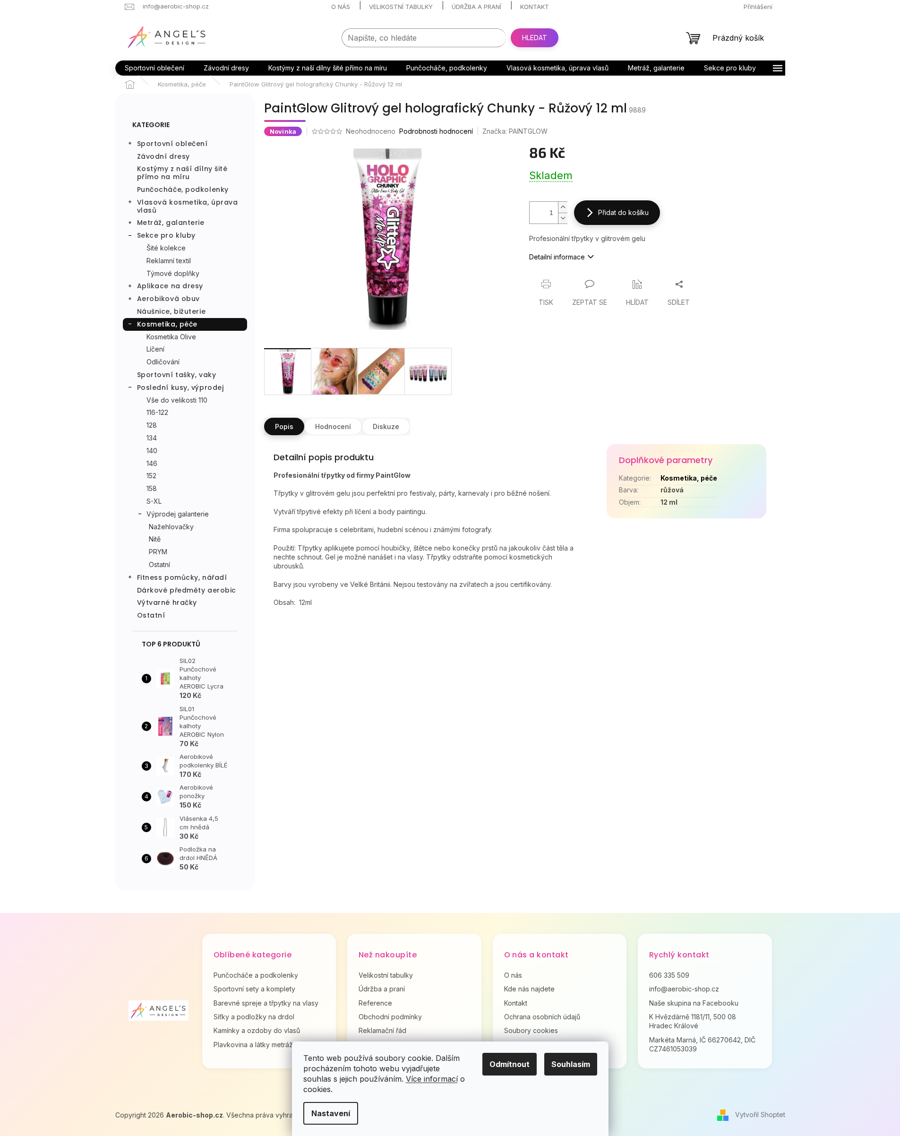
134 (151, 438)
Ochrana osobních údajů (542, 1017)
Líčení (155, 349)
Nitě (155, 539)
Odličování (163, 362)
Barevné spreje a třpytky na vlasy (266, 1003)
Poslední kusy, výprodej (180, 387)
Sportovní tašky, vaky (176, 374)
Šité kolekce (166, 248)
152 (151, 476)
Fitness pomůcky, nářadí (182, 577)
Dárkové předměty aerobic (186, 590)
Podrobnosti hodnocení (436, 131)
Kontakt (534, 6)
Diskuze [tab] (386, 426)
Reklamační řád (382, 1030)
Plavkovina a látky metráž (253, 1045)
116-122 (157, 412)
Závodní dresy (163, 156)
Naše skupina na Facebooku (693, 1003)
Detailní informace (557, 257)
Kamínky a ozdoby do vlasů (257, 1030)
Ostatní (159, 564)
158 (151, 488)
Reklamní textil (168, 261)
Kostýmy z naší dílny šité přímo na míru (182, 172)
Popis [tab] (284, 426)
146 (151, 463)
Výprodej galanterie (177, 514)
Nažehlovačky (171, 527)
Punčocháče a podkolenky (256, 975)
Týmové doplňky (172, 273)
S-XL (154, 501)
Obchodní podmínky (390, 1017)
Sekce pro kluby (166, 235)
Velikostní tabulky (401, 6)
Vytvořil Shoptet (760, 1114)
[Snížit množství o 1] (562, 218)
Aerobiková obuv (168, 298)
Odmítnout (509, 1064)
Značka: (515, 131)
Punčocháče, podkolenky (183, 189)
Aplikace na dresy (170, 286)
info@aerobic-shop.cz (684, 989)
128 (151, 425)
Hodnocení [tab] (333, 426)
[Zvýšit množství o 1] (562, 207)
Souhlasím (570, 1064)
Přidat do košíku (623, 212)
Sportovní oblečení (172, 143)
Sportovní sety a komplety (254, 989)
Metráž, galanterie (171, 222)
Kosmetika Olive (171, 337)
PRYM (158, 552)
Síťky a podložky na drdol (254, 1017)
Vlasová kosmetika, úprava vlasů (187, 206)
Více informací (432, 1079)
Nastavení (330, 1113)
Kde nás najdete (529, 989)
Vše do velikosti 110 (176, 400)
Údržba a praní (476, 6)
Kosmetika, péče (167, 324)
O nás (340, 6)
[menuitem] (154, 68)
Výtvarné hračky (167, 602)
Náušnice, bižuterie (171, 311)
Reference (375, 1003)
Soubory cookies (531, 1030)
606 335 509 (669, 975)
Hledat (534, 38)
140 (151, 451)
